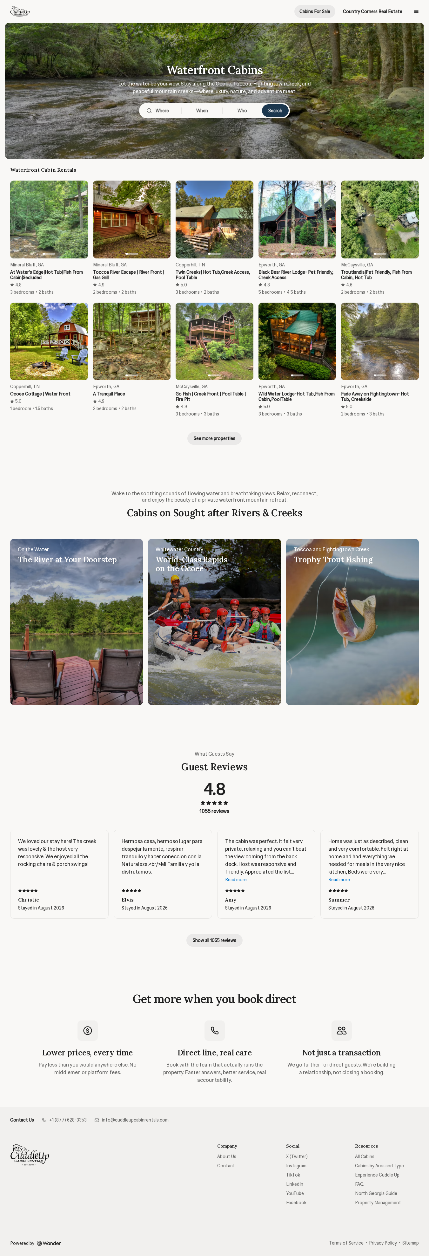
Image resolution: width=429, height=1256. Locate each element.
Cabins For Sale (314, 11)
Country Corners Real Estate (372, 11)
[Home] (30, 1154)
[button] (64, 1120)
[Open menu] (416, 11)
